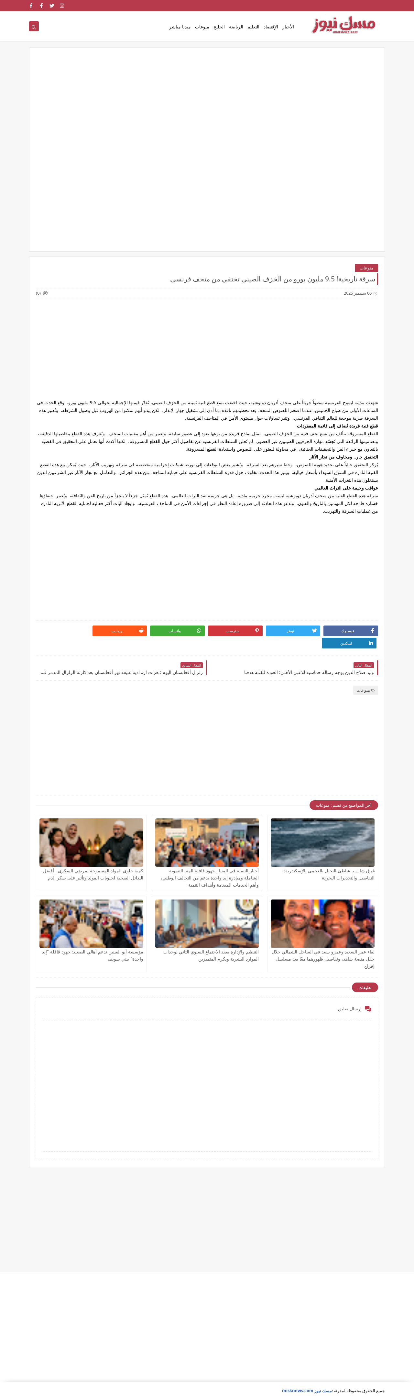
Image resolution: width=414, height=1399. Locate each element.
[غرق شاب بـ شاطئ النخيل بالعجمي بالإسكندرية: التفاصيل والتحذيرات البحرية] (323, 842)
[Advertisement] (207, 104)
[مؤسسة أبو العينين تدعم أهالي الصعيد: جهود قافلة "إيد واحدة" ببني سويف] (91, 923)
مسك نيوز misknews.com (307, 1391)
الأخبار (288, 27)
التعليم (253, 27)
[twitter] (52, 5)
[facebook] (41, 5)
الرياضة (236, 27)
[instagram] (62, 5)
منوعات (202, 27)
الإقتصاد (271, 27)
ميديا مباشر (180, 27)
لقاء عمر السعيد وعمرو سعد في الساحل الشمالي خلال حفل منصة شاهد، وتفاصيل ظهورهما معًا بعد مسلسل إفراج (323, 959)
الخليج (219, 27)
